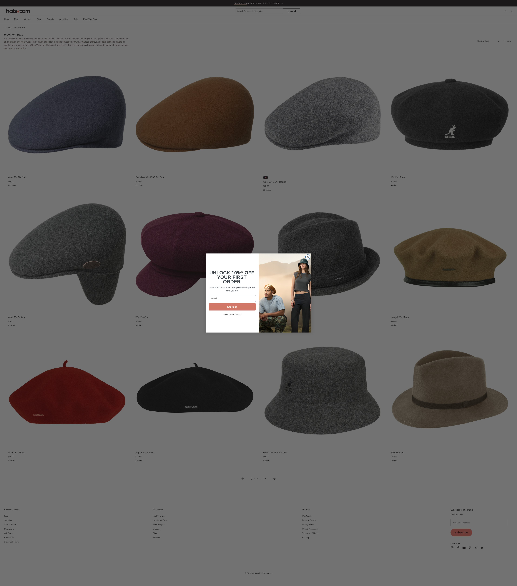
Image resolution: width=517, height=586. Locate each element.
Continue (232, 306)
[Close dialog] (307, 257)
